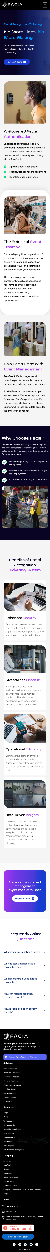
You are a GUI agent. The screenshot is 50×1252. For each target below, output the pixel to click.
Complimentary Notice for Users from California (22, 1190)
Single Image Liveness (12, 1085)
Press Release (9, 1137)
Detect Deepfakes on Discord (23, 1057)
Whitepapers (8, 1121)
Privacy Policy (8, 1181)
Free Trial (7, 1165)
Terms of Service (10, 1185)
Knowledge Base (10, 1125)
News (5, 1117)
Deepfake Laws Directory (13, 1129)
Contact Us (7, 1173)
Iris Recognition (9, 1097)
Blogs (5, 1113)
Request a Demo (14, 62)
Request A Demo (22, 898)
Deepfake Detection (11, 1073)
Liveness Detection (11, 1077)
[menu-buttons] (48, 5)
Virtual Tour (8, 1101)
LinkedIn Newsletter (18, 1236)
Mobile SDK (7, 1141)
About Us (7, 1161)
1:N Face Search (9, 1089)
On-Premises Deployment (13, 1150)
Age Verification (9, 1093)
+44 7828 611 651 (13, 1206)
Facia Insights (8, 1146)
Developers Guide (10, 1177)
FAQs (5, 1194)
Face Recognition (10, 1068)
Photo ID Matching (10, 1081)
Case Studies (8, 1133)
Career (6, 1169)
